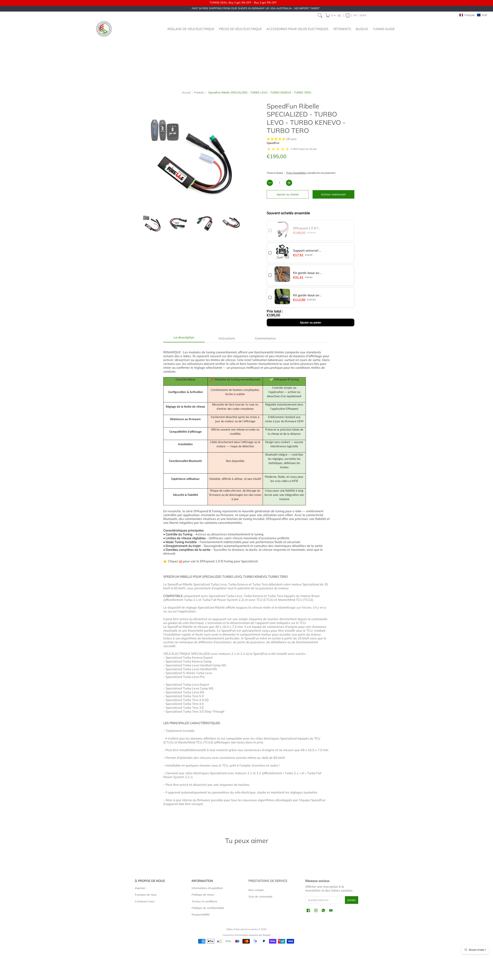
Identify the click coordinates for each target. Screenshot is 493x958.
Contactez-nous (144, 901)
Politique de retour (203, 894)
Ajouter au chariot (288, 194)
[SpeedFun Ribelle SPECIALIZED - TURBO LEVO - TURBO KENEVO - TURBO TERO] (152, 223)
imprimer (140, 888)
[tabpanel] (246, 583)
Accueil (186, 92)
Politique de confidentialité (208, 908)
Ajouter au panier (310, 322)
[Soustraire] (270, 183)
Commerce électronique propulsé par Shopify (247, 935)
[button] (334, 15)
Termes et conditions (204, 901)
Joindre (351, 900)
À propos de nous (146, 894)
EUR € (363, 15)
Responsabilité (201, 914)
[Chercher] (320, 15)
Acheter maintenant (333, 194)
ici (180, 561)
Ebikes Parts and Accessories (242, 929)
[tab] (184, 338)
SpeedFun (273, 143)
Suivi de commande (260, 896)
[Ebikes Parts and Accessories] (104, 29)
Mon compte (256, 890)
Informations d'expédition (207, 888)
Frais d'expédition (296, 172)
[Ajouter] (289, 183)
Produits (199, 92)
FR (355, 15)
